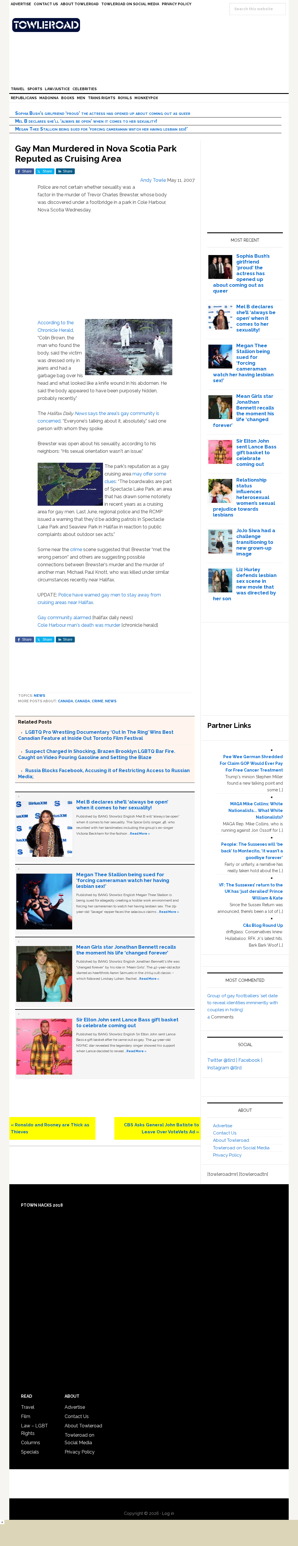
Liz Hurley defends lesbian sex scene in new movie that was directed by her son (245, 584)
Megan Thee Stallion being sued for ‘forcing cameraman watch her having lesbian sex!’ (101, 129)
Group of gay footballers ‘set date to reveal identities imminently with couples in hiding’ (242, 1003)
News (80, 413)
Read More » (140, 833)
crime (76, 549)
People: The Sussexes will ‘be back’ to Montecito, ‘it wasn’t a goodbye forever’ (252, 851)
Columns (30, 1442)
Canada (65, 701)
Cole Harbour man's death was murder (79, 625)
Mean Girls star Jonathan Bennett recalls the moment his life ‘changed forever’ (126, 950)
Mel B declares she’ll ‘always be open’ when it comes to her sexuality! (86, 121)
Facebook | (250, 1060)
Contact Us (224, 1133)
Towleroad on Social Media (241, 1147)
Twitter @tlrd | (222, 1060)
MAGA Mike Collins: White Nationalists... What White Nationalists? (255, 811)
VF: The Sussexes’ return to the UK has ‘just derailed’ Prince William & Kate (251, 892)
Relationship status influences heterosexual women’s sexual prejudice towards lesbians (244, 497)
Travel (27, 1407)
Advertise (222, 1125)
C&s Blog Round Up (263, 925)
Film (25, 1416)
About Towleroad (231, 1140)
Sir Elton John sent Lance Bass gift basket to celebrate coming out (127, 1022)
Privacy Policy (227, 1155)
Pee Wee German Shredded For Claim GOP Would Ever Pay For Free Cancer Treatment (251, 763)
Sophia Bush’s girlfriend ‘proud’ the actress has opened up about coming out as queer (102, 113)
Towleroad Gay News (150, 25)
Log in (168, 1513)
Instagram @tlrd (224, 1068)
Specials (30, 1452)
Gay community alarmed (64, 617)
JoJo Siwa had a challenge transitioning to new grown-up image (255, 542)
